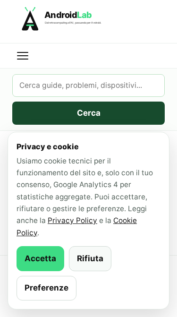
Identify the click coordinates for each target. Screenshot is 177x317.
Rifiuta (90, 258)
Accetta (40, 258)
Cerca (89, 113)
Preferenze (46, 287)
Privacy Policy (72, 220)
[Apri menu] (22, 55)
